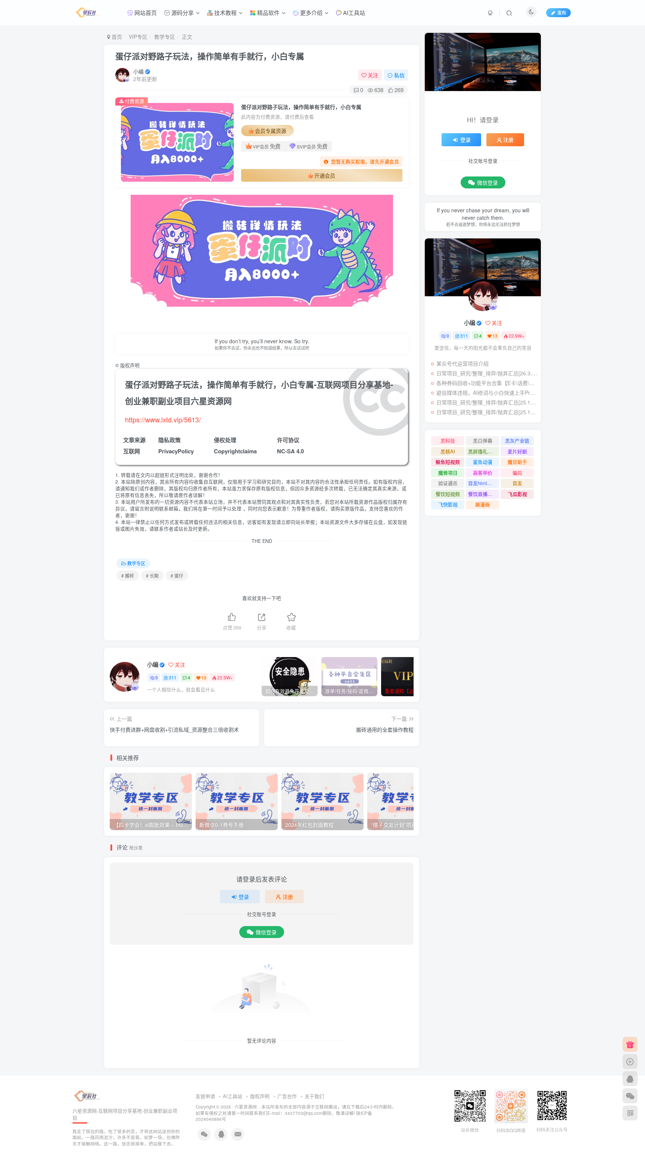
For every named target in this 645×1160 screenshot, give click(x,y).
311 (173, 677)
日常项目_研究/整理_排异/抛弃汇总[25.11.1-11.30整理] (486, 412)
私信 (399, 75)
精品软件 (268, 12)
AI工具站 (353, 12)
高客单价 (482, 472)
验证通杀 (448, 483)
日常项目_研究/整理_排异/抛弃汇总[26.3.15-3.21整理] (486, 373)
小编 (138, 71)
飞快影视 (448, 504)
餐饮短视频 (448, 493)
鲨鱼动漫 (482, 461)
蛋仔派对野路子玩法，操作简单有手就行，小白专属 (209, 56)
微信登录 (266, 932)
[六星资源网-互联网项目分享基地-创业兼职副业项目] (87, 1095)
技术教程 (225, 12)
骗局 (517, 472)
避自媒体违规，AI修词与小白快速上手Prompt (486, 392)
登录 (244, 896)
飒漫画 (482, 504)
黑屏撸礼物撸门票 (483, 451)
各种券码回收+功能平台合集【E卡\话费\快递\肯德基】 (486, 383)
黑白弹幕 (482, 440)
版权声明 (259, 1096)
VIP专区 (138, 36)
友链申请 (205, 1096)
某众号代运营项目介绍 (462, 363)
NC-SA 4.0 (290, 451)
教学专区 (164, 36)
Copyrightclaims (235, 451)
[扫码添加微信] (630, 1095)
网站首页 (145, 12)
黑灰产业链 (517, 440)
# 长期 (152, 575)
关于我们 (314, 1096)
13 (203, 677)
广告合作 (287, 1096)
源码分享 (182, 12)
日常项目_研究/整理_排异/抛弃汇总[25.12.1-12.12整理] (486, 402)
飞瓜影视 (517, 493)
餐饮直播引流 (482, 493)
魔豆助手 (517, 461)
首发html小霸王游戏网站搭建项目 (483, 483)
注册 (288, 896)
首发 (517, 483)
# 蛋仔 (177, 575)
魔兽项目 (448, 472)
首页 (116, 36)
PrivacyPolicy (176, 451)
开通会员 (324, 175)
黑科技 (447, 440)
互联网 (131, 451)
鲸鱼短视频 (448, 461)
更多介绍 (310, 12)
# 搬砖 (127, 575)
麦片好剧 (517, 451)
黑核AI (447, 451)
